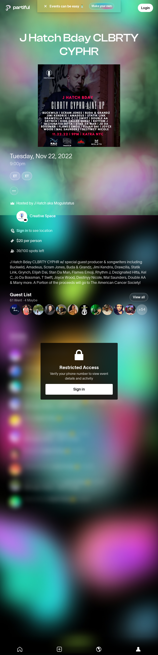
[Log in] (138, 649)
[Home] (20, 649)
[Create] (59, 649)
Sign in (22, 231)
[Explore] (98, 649)
